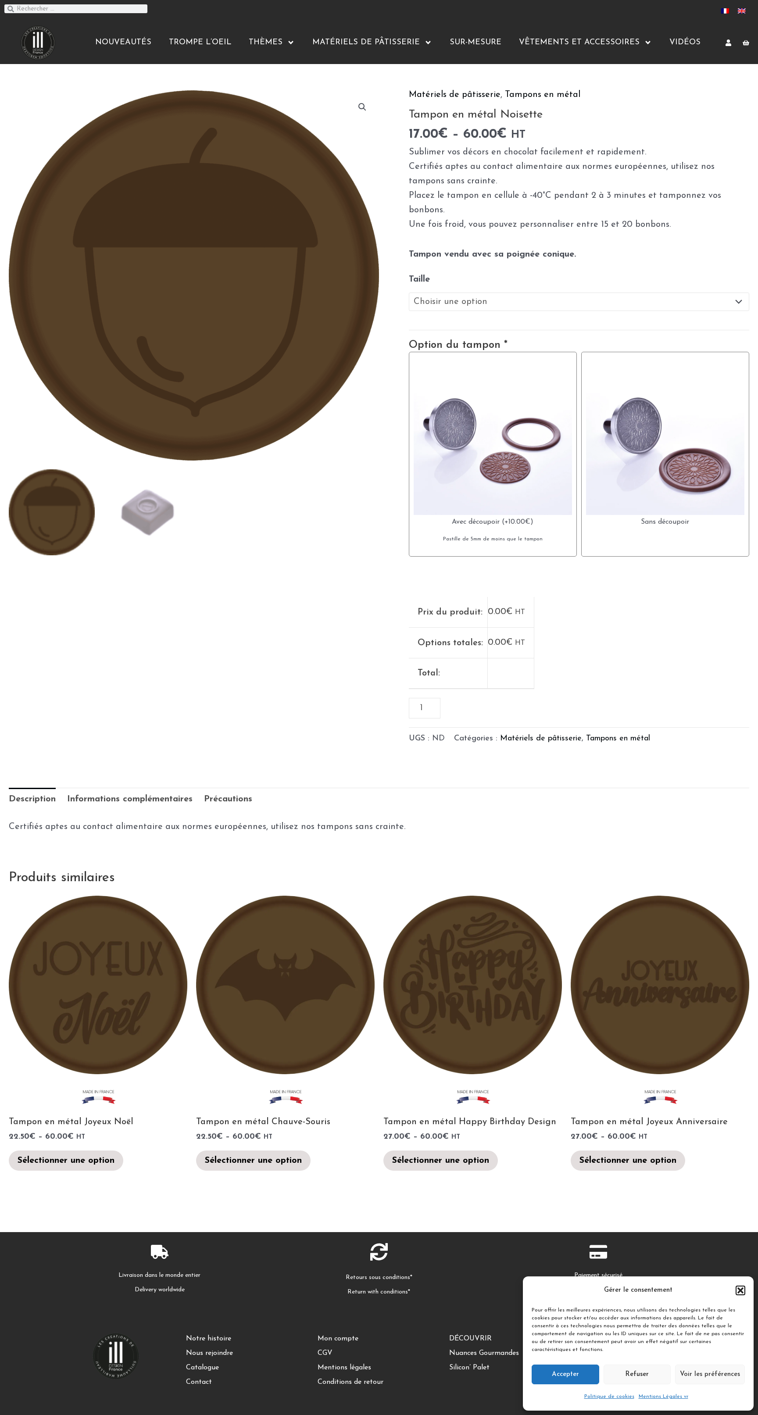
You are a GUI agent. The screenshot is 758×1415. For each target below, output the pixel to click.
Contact (199, 1382)
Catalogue (202, 1367)
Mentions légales (344, 1367)
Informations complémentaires (130, 799)
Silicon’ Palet (469, 1367)
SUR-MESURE (475, 42)
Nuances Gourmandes (484, 1353)
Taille (419, 279)
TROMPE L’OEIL (200, 42)
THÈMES (265, 42)
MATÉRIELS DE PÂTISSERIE (366, 42)
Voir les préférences (710, 1374)
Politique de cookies (609, 1396)
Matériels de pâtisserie (455, 94)
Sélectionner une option (66, 1160)
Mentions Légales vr (663, 1396)
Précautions (228, 799)
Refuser (637, 1374)
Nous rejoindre (209, 1353)
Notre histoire (208, 1338)
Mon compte (338, 1338)
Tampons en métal (542, 94)
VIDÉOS (685, 42)
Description (32, 799)
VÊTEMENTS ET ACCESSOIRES (579, 42)
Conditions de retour (350, 1382)
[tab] (32, 799)
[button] (740, 1290)
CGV (325, 1353)
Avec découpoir (476, 521)
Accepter (565, 1374)
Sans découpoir (665, 521)
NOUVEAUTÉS (123, 42)
